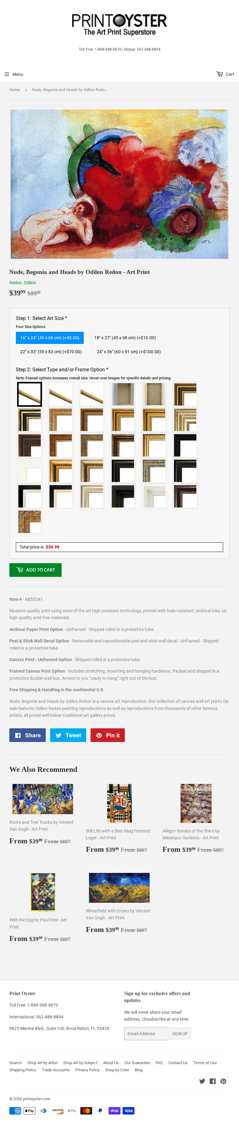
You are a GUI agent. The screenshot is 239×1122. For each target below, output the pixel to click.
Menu (17, 74)
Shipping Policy (22, 1070)
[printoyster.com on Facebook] (212, 1082)
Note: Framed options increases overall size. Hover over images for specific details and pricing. (93, 378)
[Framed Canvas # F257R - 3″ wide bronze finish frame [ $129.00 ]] (123, 420)
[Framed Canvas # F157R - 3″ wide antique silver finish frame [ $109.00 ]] (185, 420)
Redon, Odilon (22, 282)
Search (15, 1062)
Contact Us (178, 1062)
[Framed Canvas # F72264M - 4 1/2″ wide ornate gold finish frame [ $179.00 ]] (30, 522)
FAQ (159, 1062)
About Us (111, 1062)
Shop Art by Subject (80, 1062)
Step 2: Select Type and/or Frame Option (93, 373)
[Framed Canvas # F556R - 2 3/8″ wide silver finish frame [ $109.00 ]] (154, 471)
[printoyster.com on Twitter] (202, 1082)
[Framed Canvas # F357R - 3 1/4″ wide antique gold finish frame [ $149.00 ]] (61, 471)
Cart (229, 74)
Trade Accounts (56, 1070)
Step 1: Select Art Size (41, 322)
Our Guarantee (137, 1062)
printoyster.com (36, 1098)
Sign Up (179, 1034)
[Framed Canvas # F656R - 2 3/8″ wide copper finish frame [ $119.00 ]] (92, 420)
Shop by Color (117, 1070)
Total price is (39, 547)
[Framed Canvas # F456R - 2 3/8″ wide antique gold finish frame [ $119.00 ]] (61, 420)
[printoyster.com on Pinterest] (223, 1082)
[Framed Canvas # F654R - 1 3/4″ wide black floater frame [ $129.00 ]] (123, 496)
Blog (139, 1070)
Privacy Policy (87, 1070)
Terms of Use (205, 1062)
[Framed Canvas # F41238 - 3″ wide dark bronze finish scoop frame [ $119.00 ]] (185, 496)
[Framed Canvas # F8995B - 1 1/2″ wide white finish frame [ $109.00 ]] (30, 471)
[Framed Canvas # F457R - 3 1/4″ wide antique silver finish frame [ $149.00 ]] (92, 471)
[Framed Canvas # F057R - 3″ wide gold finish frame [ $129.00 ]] (154, 420)
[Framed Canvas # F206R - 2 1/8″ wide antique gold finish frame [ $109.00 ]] (61, 445)
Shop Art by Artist (42, 1062)
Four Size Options (30, 327)
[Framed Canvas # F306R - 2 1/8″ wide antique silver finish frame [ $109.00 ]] (92, 445)
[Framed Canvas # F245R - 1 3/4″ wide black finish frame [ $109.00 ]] (185, 445)
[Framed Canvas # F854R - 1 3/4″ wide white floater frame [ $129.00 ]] (154, 496)
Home (14, 89)
